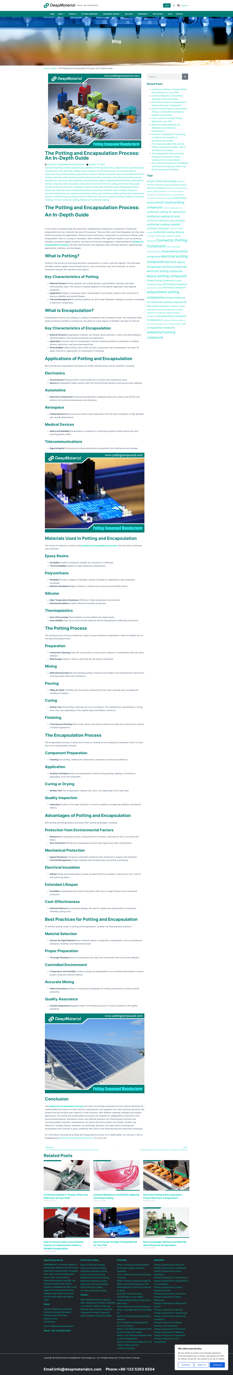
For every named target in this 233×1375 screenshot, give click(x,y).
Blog (54, 68)
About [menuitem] (60, 14)
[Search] (174, 5)
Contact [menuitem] (179, 14)
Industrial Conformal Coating (83, 193)
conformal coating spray (156, 236)
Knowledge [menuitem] (142, 14)
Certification (49, 1322)
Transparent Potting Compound (94, 1312)
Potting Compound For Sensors (168, 1309)
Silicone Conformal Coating (111, 196)
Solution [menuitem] (128, 14)
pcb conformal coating (108, 193)
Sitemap (136, 1358)
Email (167, 5)
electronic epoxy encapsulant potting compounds (79, 190)
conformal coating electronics (172, 208)
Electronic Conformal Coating (104, 184)
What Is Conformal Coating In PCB (133, 1284)
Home (46, 68)
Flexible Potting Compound (160, 280)
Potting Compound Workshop (57, 1312)
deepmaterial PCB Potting (118, 180)
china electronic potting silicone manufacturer (170, 195)
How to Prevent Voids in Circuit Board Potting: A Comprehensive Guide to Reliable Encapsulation (169, 111)
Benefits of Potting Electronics (100, 167)
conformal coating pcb (158, 228)
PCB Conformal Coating (91, 1287)
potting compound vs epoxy (164, 306)
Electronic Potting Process (57, 193)
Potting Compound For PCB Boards (170, 1268)
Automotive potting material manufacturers (65, 167)
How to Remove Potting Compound (133, 1306)
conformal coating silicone (168, 232)
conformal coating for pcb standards (166, 220)
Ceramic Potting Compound (156, 191)
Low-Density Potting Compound (95, 1306)
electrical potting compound (76, 184)
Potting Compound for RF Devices (169, 1293)
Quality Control (51, 1318)
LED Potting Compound (174, 284)
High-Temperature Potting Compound (97, 1303)
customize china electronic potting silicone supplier (81, 180)
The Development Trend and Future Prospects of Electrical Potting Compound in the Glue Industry (168, 156)
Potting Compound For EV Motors (169, 1329)
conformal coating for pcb (163, 216)
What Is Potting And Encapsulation (133, 1264)
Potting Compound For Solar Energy (170, 1313)
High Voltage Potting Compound (95, 1299)
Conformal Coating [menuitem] (111, 14)
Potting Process (60, 196)
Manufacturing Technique (55, 1315)
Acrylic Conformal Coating (161, 181)
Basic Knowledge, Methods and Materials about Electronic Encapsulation (166, 127)
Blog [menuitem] (170, 14)
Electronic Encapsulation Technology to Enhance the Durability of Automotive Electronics (169, 137)
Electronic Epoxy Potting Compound (120, 190)
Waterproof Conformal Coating (94, 200)
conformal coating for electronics (166, 211)
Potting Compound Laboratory (58, 1309)
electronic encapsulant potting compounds (83, 187)
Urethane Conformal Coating (173, 320)
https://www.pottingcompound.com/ (77, 1138)
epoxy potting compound (167, 276)
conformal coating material (163, 224)
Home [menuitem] (52, 14)
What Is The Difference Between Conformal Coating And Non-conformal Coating (134, 1345)
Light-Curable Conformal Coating (95, 1315)
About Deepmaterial (53, 1260)
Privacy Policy (125, 1358)
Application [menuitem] (157, 14)
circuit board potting (105, 171)
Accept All (217, 1365)
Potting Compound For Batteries (169, 1332)
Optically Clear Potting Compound (96, 1309)
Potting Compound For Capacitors (170, 1335)
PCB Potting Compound (174, 287)
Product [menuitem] (72, 14)
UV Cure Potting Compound (172, 324)
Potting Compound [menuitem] (89, 14)
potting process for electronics (83, 196)
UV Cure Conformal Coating (66, 200)
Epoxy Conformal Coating (92, 1264)
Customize (186, 1365)
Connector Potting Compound (101, 174)
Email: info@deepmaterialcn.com (59, 1326)
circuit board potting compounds (71, 174)
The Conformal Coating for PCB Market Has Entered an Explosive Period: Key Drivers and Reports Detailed (170, 166)
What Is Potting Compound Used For (134, 1281)
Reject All (201, 1365)
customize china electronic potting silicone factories (77, 177)
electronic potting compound (164, 271)
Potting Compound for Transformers (170, 1277)
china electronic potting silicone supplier (76, 171)
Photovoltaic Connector (66, 1360)
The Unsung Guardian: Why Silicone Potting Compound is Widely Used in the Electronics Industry (169, 147)
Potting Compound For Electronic (169, 1264)
